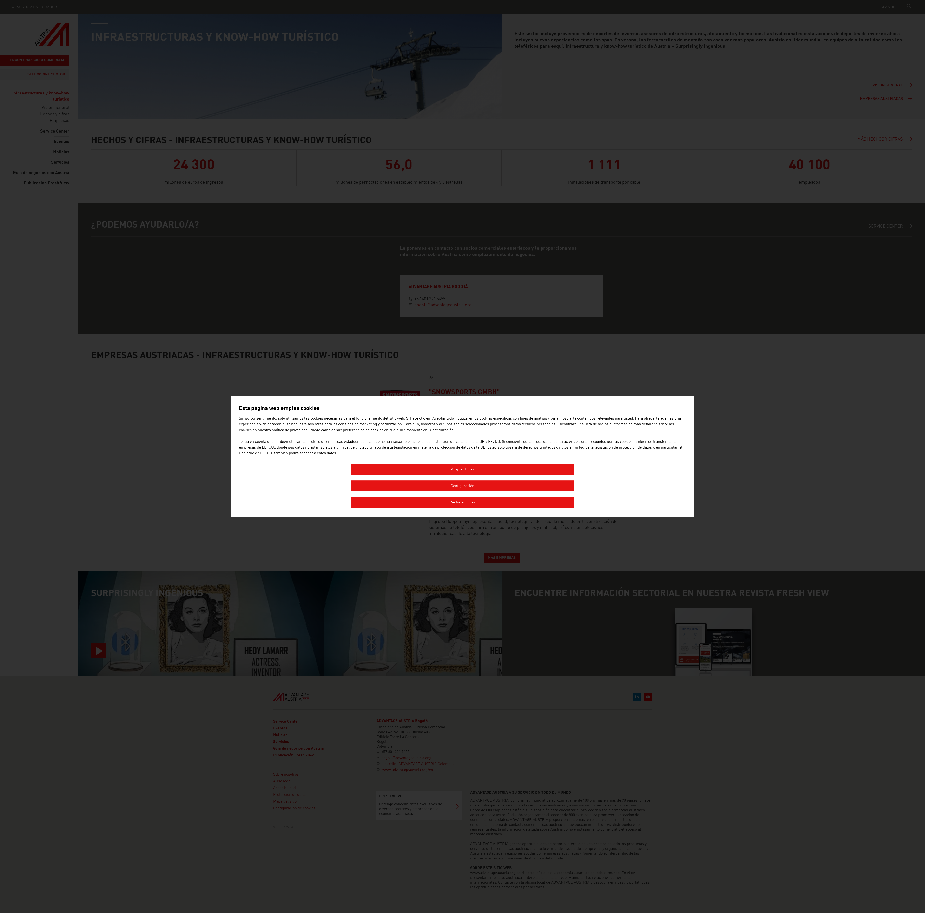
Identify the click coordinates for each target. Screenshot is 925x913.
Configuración (462, 486)
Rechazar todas (462, 503)
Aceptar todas (462, 470)
